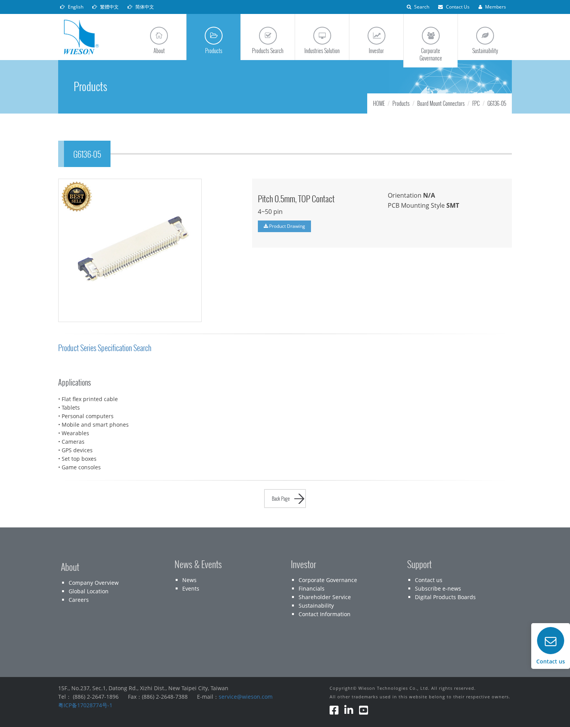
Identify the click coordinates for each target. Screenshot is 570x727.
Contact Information (325, 614)
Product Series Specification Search (104, 347)
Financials (312, 588)
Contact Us (457, 6)
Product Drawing (286, 226)
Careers (79, 599)
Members (495, 6)
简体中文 (144, 6)
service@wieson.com (246, 696)
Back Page (281, 498)
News (189, 580)
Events (190, 588)
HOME (379, 103)
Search (421, 6)
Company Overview (94, 582)
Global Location (89, 591)
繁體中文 (109, 6)
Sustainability (316, 605)
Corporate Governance (328, 580)
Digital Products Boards (445, 597)
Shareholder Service (325, 597)
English (75, 6)
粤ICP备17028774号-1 (85, 705)
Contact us (428, 580)
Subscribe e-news (438, 588)
